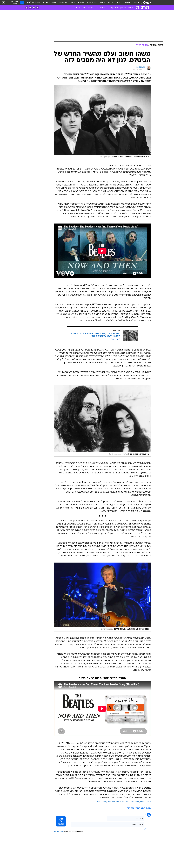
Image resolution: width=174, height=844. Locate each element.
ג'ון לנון (127, 802)
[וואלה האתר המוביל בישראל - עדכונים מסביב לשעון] (146, 2)
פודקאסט (90, 8)
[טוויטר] (30, 7)
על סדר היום (100, 8)
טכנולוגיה (63, 2)
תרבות (110, 2)
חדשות (136, 2)
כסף (95, 2)
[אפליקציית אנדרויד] (37, 7)
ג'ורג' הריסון (101, 802)
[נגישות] (3, 2)
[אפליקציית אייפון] (34, 7)
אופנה (53, 2)
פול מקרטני (120, 802)
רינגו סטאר (111, 802)
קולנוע (109, 8)
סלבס (102, 2)
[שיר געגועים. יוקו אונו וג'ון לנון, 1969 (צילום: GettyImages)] (102, 421)
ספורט (128, 2)
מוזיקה (115, 8)
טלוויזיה (130, 8)
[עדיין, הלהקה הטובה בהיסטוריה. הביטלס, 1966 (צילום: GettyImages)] (102, 122)
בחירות (119, 2)
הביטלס (148, 802)
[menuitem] (135, 2)
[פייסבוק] (26, 7)
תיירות (72, 2)
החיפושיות (135, 802)
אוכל (89, 2)
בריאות (81, 2)
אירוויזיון (123, 8)
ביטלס (142, 802)
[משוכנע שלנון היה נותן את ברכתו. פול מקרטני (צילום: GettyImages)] (102, 597)
